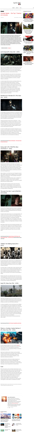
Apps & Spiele (2, 11)
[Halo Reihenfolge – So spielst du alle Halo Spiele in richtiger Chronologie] (28, 26)
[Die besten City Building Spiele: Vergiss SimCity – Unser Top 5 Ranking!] (6, 416)
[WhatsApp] (15, 20)
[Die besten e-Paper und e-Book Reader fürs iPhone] (17, 416)
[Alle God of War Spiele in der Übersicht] (28, 38)
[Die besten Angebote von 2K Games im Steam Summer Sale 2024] (28, 15)
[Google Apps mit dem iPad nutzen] (2, 430)
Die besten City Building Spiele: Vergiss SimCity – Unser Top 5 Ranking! (5, 420)
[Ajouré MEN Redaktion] (4, 402)
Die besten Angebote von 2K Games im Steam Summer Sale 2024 (28, 20)
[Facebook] (17, 20)
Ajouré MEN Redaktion (11, 397)
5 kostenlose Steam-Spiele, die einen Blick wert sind (19, 430)
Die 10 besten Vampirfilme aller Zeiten (15, 323)
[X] (19, 20)
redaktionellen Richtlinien (15, 403)
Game (18, 345)
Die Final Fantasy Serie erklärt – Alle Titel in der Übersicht (28, 52)
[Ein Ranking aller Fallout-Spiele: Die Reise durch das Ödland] (28, 58)
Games (12, 237)
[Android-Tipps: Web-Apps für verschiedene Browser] (13, 424)
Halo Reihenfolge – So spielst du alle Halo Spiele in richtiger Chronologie (28, 31)
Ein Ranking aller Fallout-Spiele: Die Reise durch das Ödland (28, 63)
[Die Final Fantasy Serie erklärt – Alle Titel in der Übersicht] (28, 48)
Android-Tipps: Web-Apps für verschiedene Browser (19, 424)
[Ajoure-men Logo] (17, 3)
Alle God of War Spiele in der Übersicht (28, 42)
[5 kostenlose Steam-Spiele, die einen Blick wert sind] (13, 430)
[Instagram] (9, 407)
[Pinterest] (21, 20)
